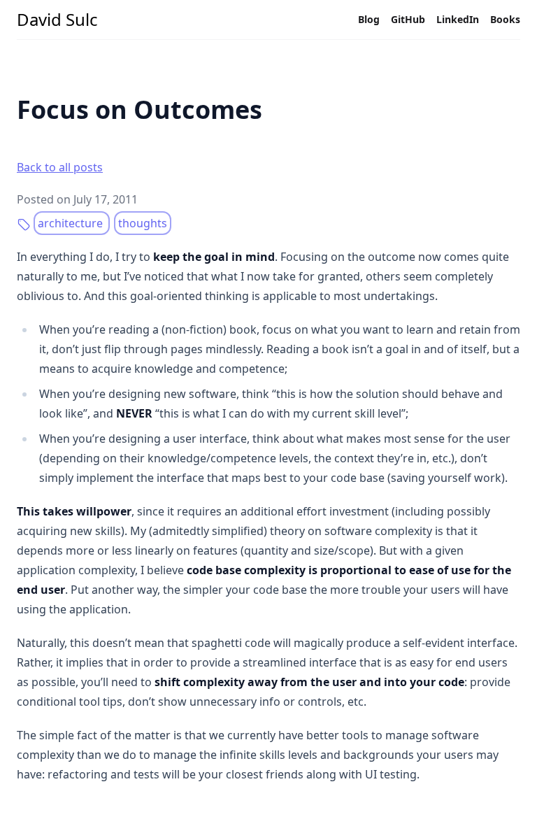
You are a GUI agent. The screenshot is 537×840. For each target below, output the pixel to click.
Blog (369, 19)
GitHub (408, 19)
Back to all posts (60, 167)
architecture (72, 223)
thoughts (142, 223)
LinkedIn (457, 19)
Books (505, 19)
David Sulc (57, 19)
